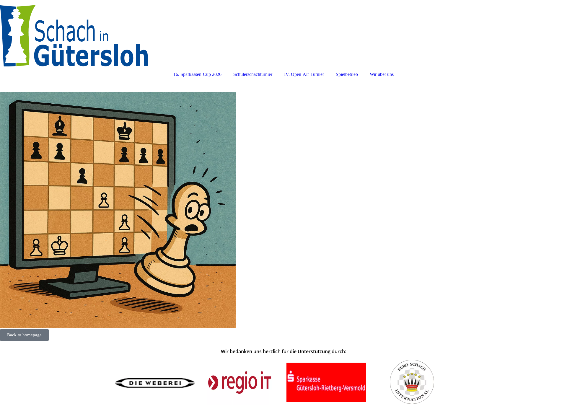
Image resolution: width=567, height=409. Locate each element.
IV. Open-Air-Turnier (304, 74)
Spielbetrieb (347, 74)
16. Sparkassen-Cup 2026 (197, 74)
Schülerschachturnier (252, 74)
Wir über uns (382, 74)
